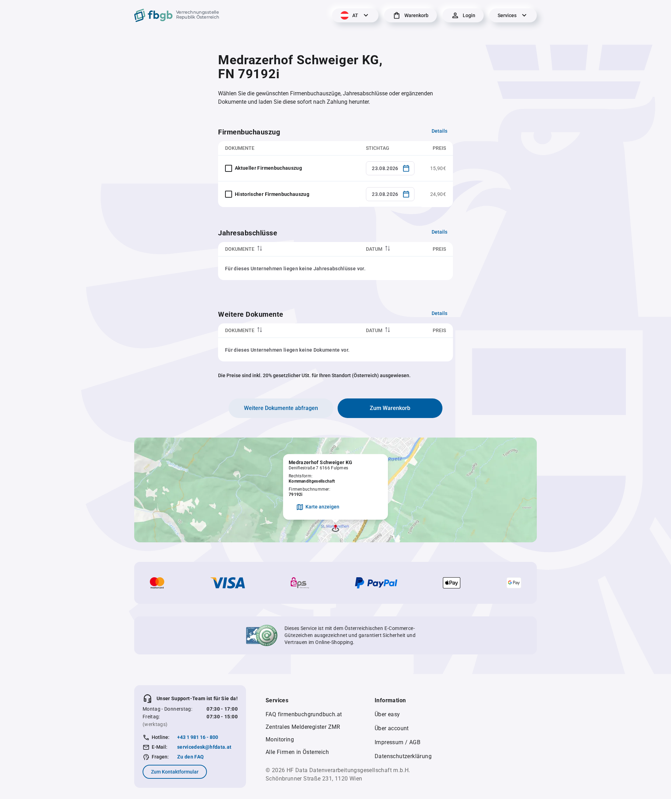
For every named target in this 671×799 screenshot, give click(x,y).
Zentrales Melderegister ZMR (303, 727)
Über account (392, 728)
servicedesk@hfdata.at (204, 747)
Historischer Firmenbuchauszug (272, 194)
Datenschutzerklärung (403, 756)
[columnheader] (288, 249)
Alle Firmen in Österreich (297, 752)
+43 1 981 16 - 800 (197, 737)
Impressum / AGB (397, 742)
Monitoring (280, 739)
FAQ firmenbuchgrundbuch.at (304, 714)
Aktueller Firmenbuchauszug (268, 168)
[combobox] (390, 168)
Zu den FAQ (190, 757)
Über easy (387, 714)
